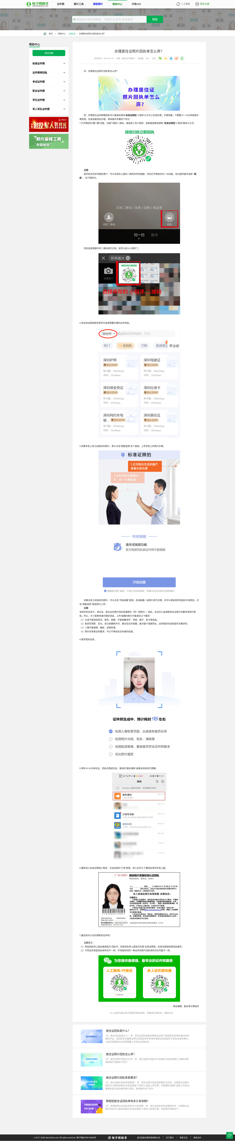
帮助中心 (62, 33)
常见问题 (49, 53)
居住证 (72, 33)
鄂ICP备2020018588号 (86, 1137)
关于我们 (170, 1137)
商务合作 (197, 1137)
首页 (51, 33)
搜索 (155, 19)
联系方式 (183, 1137)
